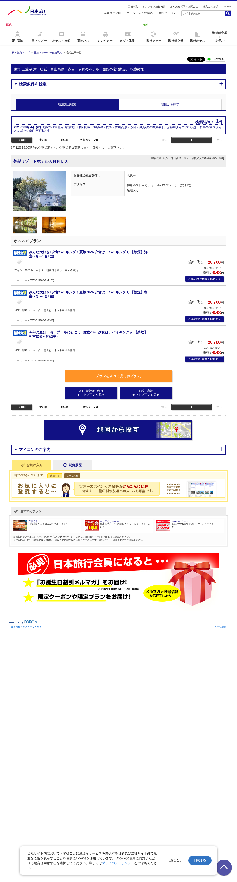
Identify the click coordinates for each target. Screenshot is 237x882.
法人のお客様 (210, 6)
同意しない (174, 860)
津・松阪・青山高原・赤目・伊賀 (122, 127)
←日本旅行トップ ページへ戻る (25, 627)
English (227, 6)
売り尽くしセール (109, 521)
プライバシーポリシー (118, 863)
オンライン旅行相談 (154, 6)
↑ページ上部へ (220, 627)
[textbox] (203, 13)
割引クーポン (167, 13)
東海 (86, 127)
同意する (200, 860)
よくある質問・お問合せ (184, 6)
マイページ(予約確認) (140, 13)
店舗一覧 (133, 6)
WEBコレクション (181, 521)
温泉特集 (33, 521)
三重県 (94, 127)
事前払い (42, 130)
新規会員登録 (112, 13)
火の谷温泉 (153, 127)
